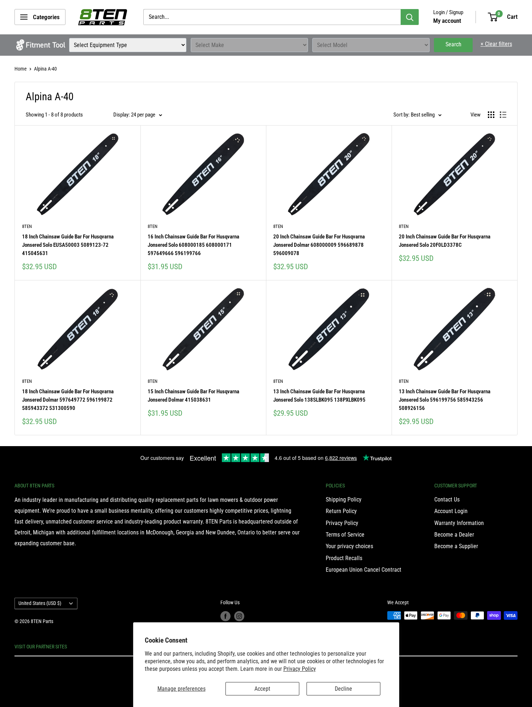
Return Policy (341, 511)
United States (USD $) (39, 603)
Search (453, 44)
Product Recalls (344, 558)
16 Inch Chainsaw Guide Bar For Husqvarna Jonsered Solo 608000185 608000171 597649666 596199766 (193, 245)
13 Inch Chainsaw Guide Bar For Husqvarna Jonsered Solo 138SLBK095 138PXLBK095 (319, 395)
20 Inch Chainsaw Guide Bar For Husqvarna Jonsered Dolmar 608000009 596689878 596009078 (319, 245)
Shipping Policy (344, 499)
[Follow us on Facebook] (225, 616)
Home (20, 69)
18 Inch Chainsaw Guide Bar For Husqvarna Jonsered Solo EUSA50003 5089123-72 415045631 (68, 245)
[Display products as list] (503, 114)
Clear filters (496, 44)
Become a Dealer (454, 534)
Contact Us (447, 499)
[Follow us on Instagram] (239, 616)
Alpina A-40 (45, 69)
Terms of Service (345, 534)
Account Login (451, 511)
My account (447, 20)
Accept (262, 688)
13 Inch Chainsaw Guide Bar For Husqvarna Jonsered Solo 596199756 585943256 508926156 (444, 400)
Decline (343, 688)
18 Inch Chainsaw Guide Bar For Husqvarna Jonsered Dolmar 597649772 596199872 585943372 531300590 (68, 400)
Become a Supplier (456, 546)
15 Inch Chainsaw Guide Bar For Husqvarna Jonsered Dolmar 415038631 (193, 395)
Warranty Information (459, 523)
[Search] (410, 17)
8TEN (27, 226)
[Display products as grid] (491, 114)
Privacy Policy (299, 668)
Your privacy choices (349, 546)
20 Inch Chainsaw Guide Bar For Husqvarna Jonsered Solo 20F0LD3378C (444, 240)
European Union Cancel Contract (363, 569)
